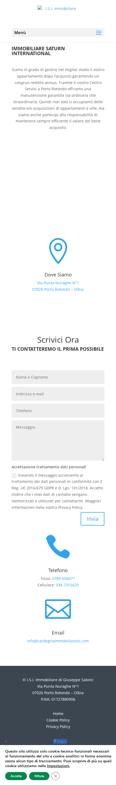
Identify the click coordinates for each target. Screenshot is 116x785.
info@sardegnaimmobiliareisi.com (58, 640)
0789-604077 (63, 578)
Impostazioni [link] (58, 766)
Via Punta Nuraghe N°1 (58, 282)
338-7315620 (67, 584)
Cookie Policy (58, 720)
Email (58, 632)
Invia (92, 518)
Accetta (16, 776)
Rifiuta (39, 776)
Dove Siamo (58, 274)
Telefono (58, 570)
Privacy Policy (58, 726)
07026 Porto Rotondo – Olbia (58, 289)
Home (58, 713)
